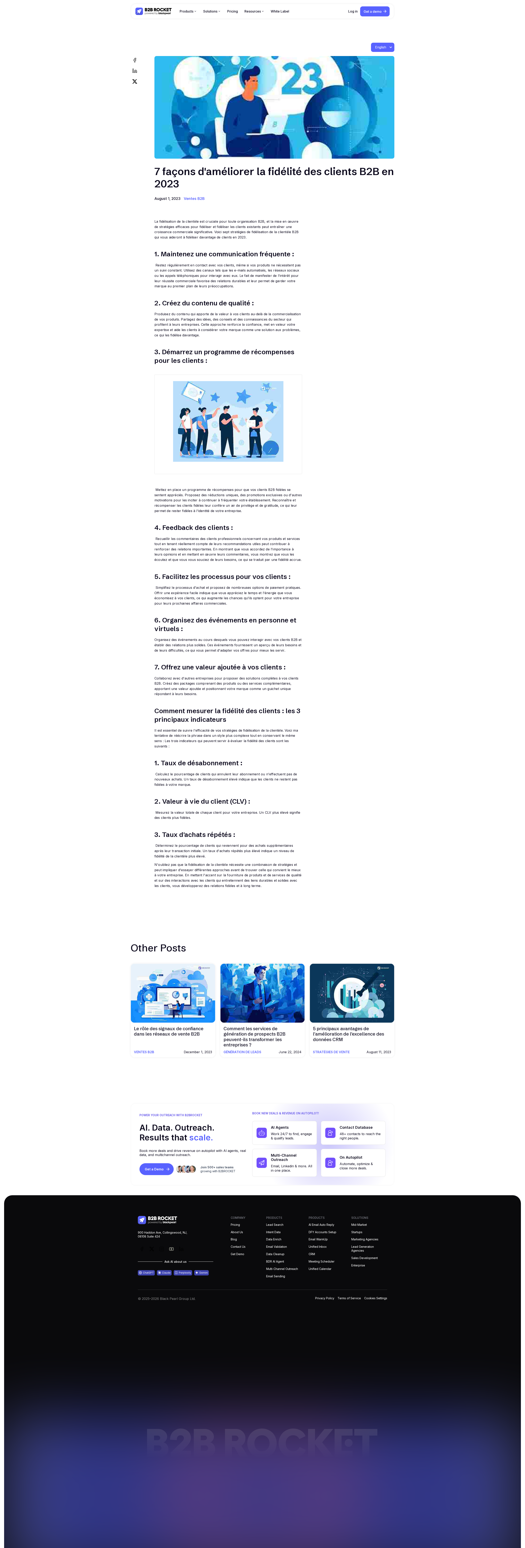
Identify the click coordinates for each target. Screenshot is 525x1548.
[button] (188, 11)
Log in (353, 11)
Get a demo (373, 11)
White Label (280, 11)
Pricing (232, 11)
